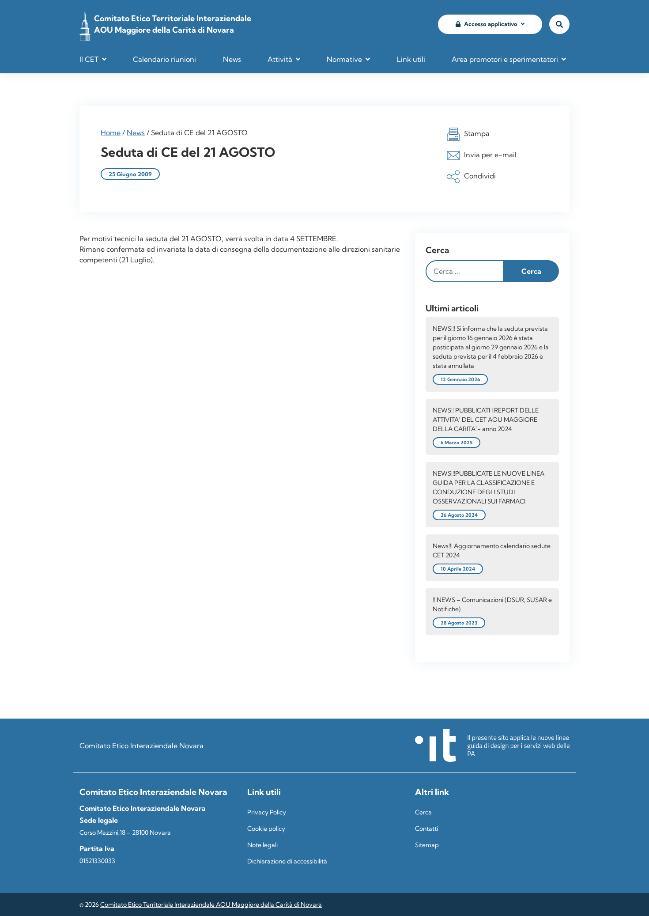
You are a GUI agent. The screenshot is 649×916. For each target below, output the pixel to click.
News (232, 59)
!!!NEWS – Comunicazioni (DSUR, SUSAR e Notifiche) (492, 604)
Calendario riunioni (164, 59)
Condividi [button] (480, 175)
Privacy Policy (266, 812)
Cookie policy (266, 829)
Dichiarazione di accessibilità (287, 861)
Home (111, 132)
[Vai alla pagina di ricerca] (559, 24)
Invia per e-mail (490, 154)
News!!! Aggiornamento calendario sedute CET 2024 (492, 550)
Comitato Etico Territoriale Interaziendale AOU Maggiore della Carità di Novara (211, 904)
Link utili (411, 59)
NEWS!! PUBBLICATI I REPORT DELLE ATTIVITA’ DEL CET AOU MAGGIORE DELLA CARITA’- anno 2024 (486, 419)
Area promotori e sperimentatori (505, 59)
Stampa (477, 133)
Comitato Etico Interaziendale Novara (141, 745)
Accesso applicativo (490, 23)
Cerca (437, 250)
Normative (344, 59)
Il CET (88, 59)
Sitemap (427, 845)
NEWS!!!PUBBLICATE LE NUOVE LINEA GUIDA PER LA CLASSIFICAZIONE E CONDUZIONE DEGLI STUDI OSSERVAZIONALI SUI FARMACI (488, 487)
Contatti (426, 829)
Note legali (262, 845)
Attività (280, 59)
